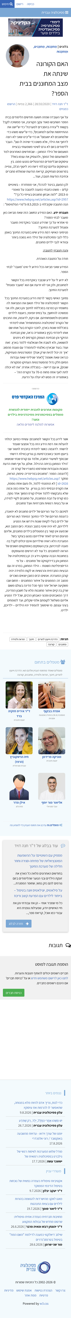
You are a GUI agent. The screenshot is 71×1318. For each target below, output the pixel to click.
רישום (19, 4)
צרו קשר (60, 1290)
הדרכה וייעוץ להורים (48, 639)
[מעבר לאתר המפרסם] (35, 27)
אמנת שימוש (24, 1290)
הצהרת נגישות (43, 1290)
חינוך (31, 639)
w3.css (44, 1303)
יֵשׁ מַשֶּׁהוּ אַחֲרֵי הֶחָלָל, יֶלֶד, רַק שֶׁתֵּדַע (40, 1120)
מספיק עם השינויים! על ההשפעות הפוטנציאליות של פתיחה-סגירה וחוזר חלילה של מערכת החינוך (38, 861)
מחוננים (62, 644)
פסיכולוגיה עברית (53, 12)
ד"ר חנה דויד (60, 104)
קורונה (51, 644)
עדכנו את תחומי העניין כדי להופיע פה (34, 825)
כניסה (30, 4)
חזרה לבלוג (16, 924)
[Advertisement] (35, 1039)
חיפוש (6, 4)
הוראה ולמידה (18, 639)
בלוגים (63, 46)
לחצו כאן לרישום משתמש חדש (49, 978)
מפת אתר (30, 1295)
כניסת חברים (13, 993)
